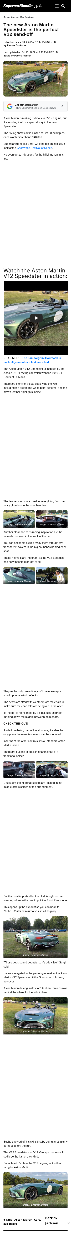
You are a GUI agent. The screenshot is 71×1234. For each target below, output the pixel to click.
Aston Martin (11, 17)
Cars (37, 1220)
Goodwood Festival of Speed (34, 147)
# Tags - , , (22, 1222)
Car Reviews (27, 17)
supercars (10, 1224)
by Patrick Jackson (14, 45)
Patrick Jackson (22, 55)
